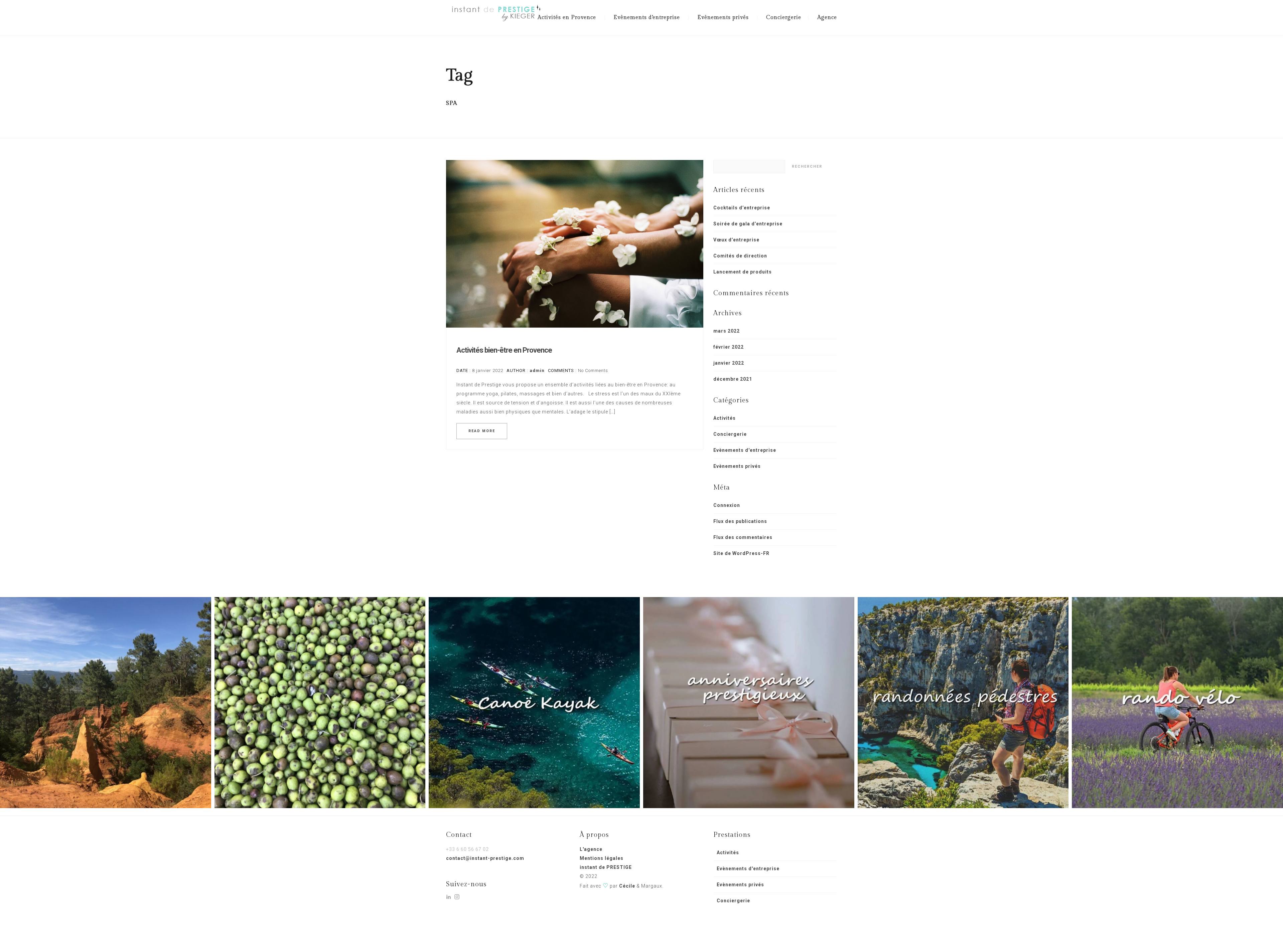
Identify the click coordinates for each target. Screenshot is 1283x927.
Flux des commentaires (742, 537)
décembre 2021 (732, 379)
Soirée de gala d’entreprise (747, 223)
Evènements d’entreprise (646, 17)
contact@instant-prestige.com (485, 858)
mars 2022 (726, 331)
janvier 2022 (728, 363)
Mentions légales (601, 858)
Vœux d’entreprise (736, 239)
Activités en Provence (567, 17)
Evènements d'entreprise (744, 450)
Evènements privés (723, 17)
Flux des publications (740, 521)
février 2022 (728, 347)
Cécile (627, 886)
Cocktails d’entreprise (741, 207)
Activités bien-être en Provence (504, 350)
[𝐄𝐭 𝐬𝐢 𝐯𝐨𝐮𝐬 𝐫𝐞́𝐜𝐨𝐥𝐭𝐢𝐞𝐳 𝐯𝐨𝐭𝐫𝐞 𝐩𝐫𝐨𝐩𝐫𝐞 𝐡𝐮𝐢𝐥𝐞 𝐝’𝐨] (320, 702)
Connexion (726, 505)
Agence (827, 17)
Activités (724, 418)
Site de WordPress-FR (741, 553)
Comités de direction (740, 255)
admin (537, 370)
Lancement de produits (742, 271)
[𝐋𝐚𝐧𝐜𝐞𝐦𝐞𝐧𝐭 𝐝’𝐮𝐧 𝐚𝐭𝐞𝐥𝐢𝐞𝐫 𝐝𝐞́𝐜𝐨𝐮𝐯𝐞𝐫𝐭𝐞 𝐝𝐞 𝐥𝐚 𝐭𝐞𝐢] (105, 702)
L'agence (591, 849)
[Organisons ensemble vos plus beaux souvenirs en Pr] (534, 702)
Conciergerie (783, 17)
